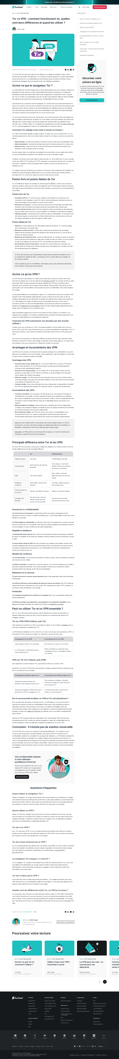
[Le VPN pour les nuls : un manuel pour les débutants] (92, 948)
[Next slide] (105, 982)
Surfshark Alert (31, 1006)
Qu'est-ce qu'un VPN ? (50, 1000)
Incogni (30, 1021)
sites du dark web (68, 124)
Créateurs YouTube (81, 1003)
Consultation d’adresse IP (99, 1006)
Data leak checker (97, 1013)
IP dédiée (47, 1011)
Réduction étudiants (82, 1008)
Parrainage (79, 1000)
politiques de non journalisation (30, 306)
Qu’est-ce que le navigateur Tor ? (90, 19)
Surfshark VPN (31, 1000)
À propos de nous (65, 1008)
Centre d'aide (96, 1021)
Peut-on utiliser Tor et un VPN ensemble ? (89, 43)
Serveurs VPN (48, 1008)
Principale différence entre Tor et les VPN (91, 37)
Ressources (53, 7)
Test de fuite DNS (97, 1008)
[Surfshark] (17, 7)
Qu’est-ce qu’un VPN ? (87, 27)
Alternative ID (31, 1003)
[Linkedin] (68, 70)
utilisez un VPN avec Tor (35, 711)
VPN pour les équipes (66, 7)
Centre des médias (65, 1011)
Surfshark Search (32, 1011)
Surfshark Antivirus (32, 1008)
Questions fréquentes (87, 55)
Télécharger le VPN (49, 1016)
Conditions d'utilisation (101, 1055)
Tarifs (36, 7)
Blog (13, 13)
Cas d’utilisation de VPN (50, 1006)
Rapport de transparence (67, 1020)
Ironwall (30, 1024)
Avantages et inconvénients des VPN (91, 31)
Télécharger (44, 7)
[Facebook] (66, 70)
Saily (29, 1026)
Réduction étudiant (81, 1006)
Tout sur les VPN (22, 13)
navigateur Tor (66, 625)
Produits (29, 7)
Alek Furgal (20, 29)
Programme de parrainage (83, 1011)
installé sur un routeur (57, 604)
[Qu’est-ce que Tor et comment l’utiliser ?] (27, 948)
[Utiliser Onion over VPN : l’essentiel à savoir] (59, 948)
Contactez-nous (65, 1022)
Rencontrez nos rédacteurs (65, 922)
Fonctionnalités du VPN (50, 1003)
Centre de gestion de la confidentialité (66, 1014)
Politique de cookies (74, 1055)
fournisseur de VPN (49, 281)
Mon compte (86, 7)
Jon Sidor (18, 972)
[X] (71, 70)
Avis (46, 1013)
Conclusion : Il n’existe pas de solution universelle (92, 50)
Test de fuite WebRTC (98, 1011)
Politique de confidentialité (87, 1055)
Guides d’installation (98, 1024)
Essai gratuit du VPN (49, 1019)
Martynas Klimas (85, 972)
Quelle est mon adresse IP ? (100, 1003)
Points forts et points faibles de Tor (91, 23)
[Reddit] (73, 70)
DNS (94, 1000)
